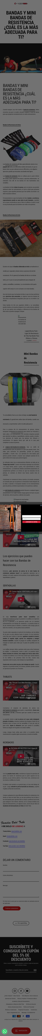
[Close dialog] (41, 505)
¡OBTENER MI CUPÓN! (31, 521)
